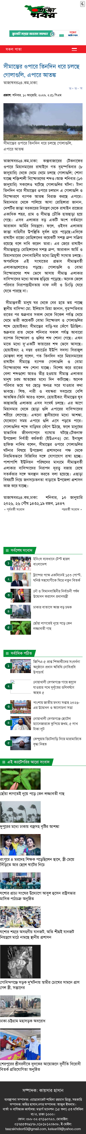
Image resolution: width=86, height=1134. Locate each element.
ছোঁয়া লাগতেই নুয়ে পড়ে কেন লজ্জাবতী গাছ (32, 793)
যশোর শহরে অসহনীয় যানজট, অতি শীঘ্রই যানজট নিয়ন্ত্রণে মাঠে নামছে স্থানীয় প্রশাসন (37, 934)
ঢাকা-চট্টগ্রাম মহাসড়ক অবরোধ (22, 1021)
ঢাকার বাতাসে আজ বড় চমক (52, 607)
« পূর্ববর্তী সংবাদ (14, 509)
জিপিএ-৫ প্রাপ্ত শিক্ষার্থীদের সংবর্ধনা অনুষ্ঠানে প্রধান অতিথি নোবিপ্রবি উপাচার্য (56, 667)
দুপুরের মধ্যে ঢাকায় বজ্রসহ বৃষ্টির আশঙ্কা (29, 826)
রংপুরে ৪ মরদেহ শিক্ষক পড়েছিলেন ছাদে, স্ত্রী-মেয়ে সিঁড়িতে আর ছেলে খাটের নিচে (37, 862)
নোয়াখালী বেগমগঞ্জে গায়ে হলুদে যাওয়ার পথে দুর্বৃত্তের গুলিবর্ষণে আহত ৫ (54, 687)
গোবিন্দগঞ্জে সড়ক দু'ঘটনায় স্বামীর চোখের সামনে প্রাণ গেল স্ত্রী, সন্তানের (39, 985)
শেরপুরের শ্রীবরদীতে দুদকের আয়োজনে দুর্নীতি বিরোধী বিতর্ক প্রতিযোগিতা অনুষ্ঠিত (40, 1066)
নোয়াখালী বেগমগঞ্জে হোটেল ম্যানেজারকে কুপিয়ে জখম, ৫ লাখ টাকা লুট (55, 724)
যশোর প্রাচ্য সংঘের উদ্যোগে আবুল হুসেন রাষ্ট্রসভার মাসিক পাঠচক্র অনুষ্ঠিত (37, 895)
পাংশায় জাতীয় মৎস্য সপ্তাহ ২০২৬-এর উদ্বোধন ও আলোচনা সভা (56, 705)
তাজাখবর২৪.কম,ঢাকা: (20, 82)
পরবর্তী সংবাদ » (72, 509)
